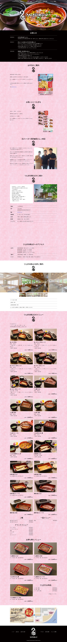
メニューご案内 (53, 1)
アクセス (37, 1)
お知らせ (21, 1)
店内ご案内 (45, 1)
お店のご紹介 (29, 1)
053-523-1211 (19, 212)
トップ (14, 1)
